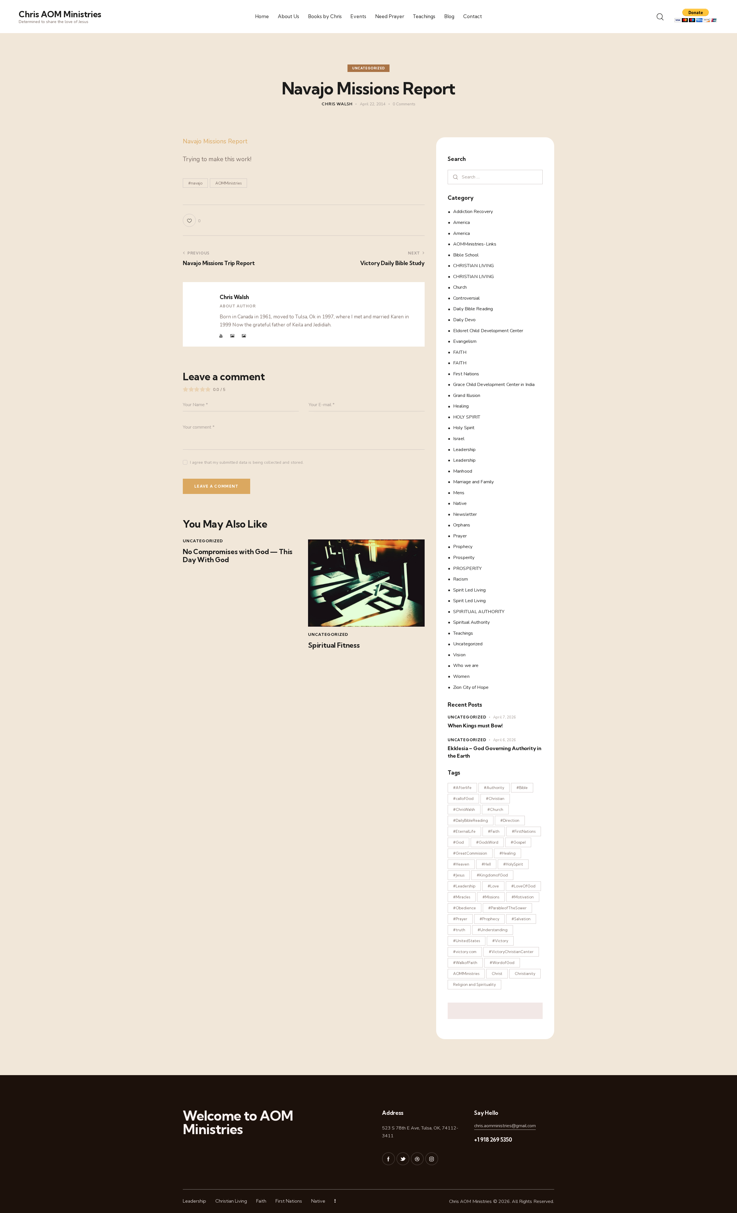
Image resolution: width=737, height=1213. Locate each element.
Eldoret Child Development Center (488, 330)
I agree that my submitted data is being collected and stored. (246, 462)
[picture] (232, 336)
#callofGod (463, 798)
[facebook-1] (388, 1158)
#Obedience (464, 908)
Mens (458, 492)
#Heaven (461, 864)
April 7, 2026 (504, 717)
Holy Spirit (463, 428)
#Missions (491, 897)
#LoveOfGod (523, 886)
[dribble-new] (417, 1158)
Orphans (461, 525)
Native (460, 503)
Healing (461, 406)
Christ (497, 973)
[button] (191, 220)
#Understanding (493, 929)
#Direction (509, 820)
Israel (458, 439)
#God (458, 842)
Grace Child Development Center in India (494, 384)
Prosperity (463, 557)
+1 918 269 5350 (493, 1139)
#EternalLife (464, 831)
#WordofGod (502, 962)
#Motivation (523, 897)
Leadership (464, 449)
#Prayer (460, 919)
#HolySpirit (513, 864)
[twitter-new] (402, 1158)
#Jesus (458, 875)
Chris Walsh (234, 297)
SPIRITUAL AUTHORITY (478, 611)
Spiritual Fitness (334, 645)
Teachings (463, 633)
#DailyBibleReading (470, 820)
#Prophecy (489, 919)
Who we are (465, 665)
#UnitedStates (466, 940)
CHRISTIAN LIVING (473, 266)
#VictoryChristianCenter (511, 951)
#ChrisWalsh (464, 809)
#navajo (195, 183)
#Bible (522, 787)
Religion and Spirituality (474, 984)
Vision (459, 654)
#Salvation (521, 919)
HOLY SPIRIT (466, 417)
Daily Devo (464, 320)
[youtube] (221, 336)
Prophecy (462, 546)
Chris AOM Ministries (470, 1201)
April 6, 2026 (504, 739)
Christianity (525, 973)
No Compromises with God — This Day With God (237, 555)
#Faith (493, 831)
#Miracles (461, 897)
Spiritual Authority (471, 622)
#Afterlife (462, 787)
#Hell (486, 864)
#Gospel (518, 842)
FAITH (459, 352)
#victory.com (464, 951)
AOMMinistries (228, 183)
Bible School (465, 255)
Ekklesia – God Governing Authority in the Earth (494, 752)
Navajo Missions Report (215, 141)
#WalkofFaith (465, 962)
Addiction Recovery (473, 211)
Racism (460, 579)
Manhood (462, 471)
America (461, 222)
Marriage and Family (473, 482)
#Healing (507, 853)
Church (460, 287)
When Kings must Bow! (475, 725)
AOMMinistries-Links (474, 244)
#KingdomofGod (492, 875)
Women (461, 676)
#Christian (495, 798)
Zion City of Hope (471, 687)
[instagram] (431, 1158)
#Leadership (464, 886)
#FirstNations (523, 831)
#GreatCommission (470, 853)
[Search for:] (495, 176)
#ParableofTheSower (507, 908)
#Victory (500, 940)
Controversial (466, 298)
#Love (493, 886)
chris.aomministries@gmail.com (505, 1126)
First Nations (466, 373)
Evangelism (464, 341)
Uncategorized (368, 68)
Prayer (460, 536)
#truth (459, 929)
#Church (495, 809)
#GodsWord (487, 842)
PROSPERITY (467, 568)
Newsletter (465, 514)
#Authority (494, 787)
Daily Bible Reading (473, 309)
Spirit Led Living (469, 590)
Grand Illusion (466, 395)
